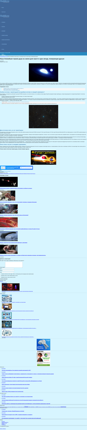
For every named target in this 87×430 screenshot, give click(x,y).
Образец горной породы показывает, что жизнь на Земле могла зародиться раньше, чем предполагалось (23, 255)
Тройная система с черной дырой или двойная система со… (14, 88)
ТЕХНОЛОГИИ (4, 44)
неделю (49, 406)
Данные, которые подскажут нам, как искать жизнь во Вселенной (14, 215)
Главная (1, 56)
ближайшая (2, 171)
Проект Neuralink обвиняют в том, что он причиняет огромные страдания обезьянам (18, 202)
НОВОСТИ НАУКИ (5, 35)
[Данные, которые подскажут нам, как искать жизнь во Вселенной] (9, 213)
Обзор (26, 406)
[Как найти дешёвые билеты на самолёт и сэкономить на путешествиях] (7, 301)
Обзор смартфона (31, 406)
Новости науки (5, 56)
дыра (5, 171)
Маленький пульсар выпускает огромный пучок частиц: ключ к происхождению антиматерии (17, 291)
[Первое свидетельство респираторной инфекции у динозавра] (9, 240)
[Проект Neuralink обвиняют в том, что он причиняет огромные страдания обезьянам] (7, 200)
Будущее (3, 421)
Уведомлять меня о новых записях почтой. (8, 277)
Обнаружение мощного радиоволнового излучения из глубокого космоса (16, 188)
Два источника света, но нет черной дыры (11, 89)
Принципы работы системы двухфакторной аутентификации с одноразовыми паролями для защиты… (19, 328)
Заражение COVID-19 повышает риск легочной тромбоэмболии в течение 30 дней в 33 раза (20, 228)
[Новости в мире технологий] (4, 2)
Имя (1, 268)
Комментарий (2, 267)
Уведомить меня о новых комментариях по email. (9, 275)
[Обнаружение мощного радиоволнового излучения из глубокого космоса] (9, 186)
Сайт (1, 272)
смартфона (63, 406)
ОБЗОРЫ (3, 26)
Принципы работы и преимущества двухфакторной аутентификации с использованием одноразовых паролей (20, 319)
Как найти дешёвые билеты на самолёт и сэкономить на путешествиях (14, 302)
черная (9, 171)
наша (7, 171)
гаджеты (37, 406)
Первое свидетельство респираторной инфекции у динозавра (13, 242)
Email (1, 270)
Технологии (4, 424)
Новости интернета (6, 39)
